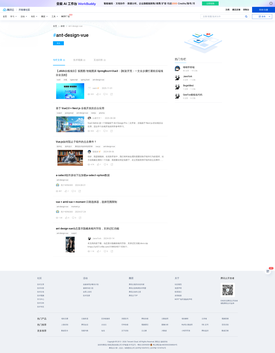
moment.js (75, 207)
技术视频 (79, 60)
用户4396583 (67, 185)
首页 (5, 16)
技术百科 (40, 303)
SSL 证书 (205, 325)
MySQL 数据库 (187, 325)
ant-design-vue (98, 80)
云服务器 (84, 319)
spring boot (85, 80)
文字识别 (124, 331)
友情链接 (178, 296)
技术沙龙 (40, 292)
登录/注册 (263, 10)
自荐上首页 (87, 292)
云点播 (144, 331)
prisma (102, 113)
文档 (227, 9)
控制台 (246, 9)
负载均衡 (84, 331)
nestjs (93, 113)
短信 (103, 331)
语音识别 (225, 325)
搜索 (246, 16)
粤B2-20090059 (144, 345)
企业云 (104, 325)
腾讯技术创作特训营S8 (84, 146)
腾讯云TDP (133, 296)
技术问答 (40, 288)
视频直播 (225, 319)
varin (95, 88)
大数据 (164, 331)
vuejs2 (59, 113)
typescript (74, 80)
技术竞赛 (86, 296)
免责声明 (178, 288)
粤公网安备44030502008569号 (165, 345)
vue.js (98, 146)
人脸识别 (64, 325)
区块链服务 (105, 319)
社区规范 (178, 284)
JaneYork (97, 238)
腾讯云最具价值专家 (136, 284)
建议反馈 (236, 9)
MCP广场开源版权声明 (183, 299)
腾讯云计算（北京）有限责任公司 (122, 348)
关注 (58, 43)
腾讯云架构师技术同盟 (137, 288)
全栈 (65, 80)
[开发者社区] (24, 10)
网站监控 (205, 331)
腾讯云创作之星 (135, 292)
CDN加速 (124, 325)
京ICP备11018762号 (158, 348)
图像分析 (165, 325)
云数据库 (165, 319)
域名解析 (185, 319)
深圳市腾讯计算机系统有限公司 (110, 345)
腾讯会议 (84, 325)
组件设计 (68, 146)
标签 (63, 26)
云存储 (204, 319)
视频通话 (145, 325)
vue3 (58, 80)
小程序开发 (186, 331)
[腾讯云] (8, 9)
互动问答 (100, 60)
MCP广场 (65, 16)
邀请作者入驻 (88, 288)
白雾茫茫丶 (98, 118)
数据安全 (64, 331)
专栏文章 (59, 60)
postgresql (69, 113)
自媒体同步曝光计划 (91, 284)
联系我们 (178, 292)
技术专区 (40, 307)
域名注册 (64, 319)
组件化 (59, 146)
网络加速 (145, 319)
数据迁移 (225, 331)
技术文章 (40, 284)
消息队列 (124, 319)
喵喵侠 (96, 152)
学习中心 (40, 299)
